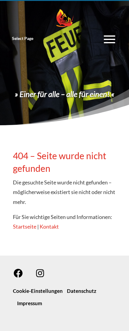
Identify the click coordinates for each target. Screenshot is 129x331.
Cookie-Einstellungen (38, 291)
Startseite (24, 226)
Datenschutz (81, 291)
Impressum (29, 303)
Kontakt (49, 226)
